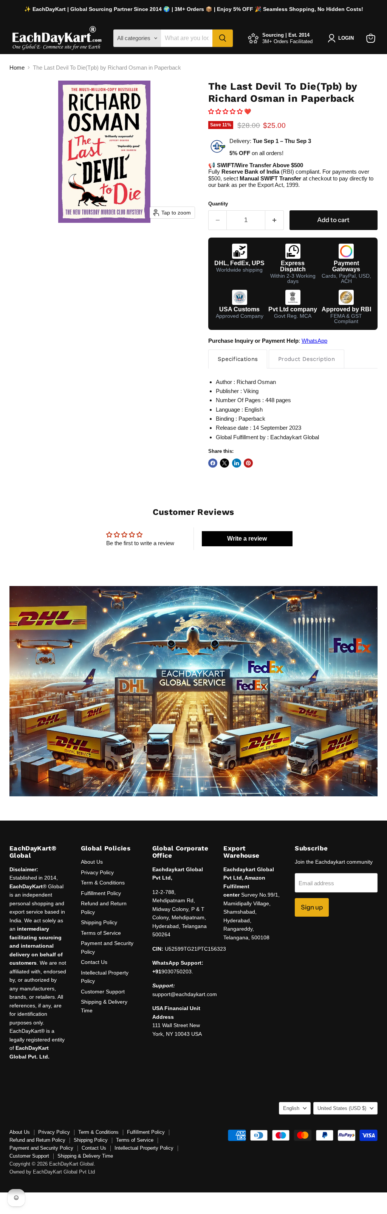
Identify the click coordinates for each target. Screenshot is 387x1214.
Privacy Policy (97, 872)
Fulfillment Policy (101, 893)
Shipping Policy (99, 922)
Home (17, 67)
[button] (226, 111)
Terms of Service (101, 933)
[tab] (237, 359)
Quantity (218, 204)
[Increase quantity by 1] (274, 220)
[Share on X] (224, 463)
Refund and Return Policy (37, 1140)
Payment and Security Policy (41, 1148)
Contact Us (94, 962)
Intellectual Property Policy (144, 1148)
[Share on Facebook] (212, 463)
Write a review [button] (247, 538)
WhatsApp (314, 340)
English (291, 1108)
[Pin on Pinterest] (248, 463)
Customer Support (103, 992)
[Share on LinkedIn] (236, 463)
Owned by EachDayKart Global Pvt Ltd (52, 1172)
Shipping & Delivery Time (85, 1156)
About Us (92, 862)
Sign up (312, 907)
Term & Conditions (103, 883)
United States (341, 1108)
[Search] (222, 38)
